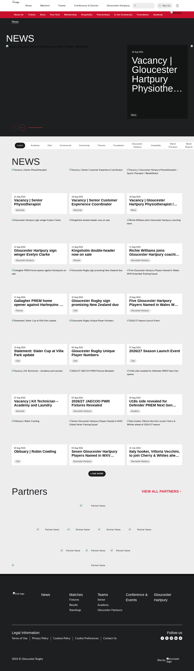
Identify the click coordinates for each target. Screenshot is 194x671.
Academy (103, 605)
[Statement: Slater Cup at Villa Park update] (39, 342)
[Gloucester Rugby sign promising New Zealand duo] (97, 291)
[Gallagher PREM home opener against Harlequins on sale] (39, 291)
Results (73, 605)
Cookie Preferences (87, 638)
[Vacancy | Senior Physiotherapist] (39, 191)
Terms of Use (19, 638)
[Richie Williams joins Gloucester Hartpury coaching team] (154, 241)
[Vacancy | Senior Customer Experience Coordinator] (97, 191)
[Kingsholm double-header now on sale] (97, 241)
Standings (75, 610)
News (15, 21)
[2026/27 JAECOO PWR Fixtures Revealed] (97, 392)
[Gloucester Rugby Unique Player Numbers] (97, 342)
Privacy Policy (40, 638)
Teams (103, 595)
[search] (135, 5)
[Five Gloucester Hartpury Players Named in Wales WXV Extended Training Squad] (154, 291)
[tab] (28, 6)
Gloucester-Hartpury (110, 610)
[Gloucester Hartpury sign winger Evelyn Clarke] (39, 241)
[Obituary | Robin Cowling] (39, 442)
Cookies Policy (61, 638)
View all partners (160, 491)
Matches (76, 595)
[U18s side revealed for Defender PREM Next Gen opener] (154, 392)
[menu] (177, 6)
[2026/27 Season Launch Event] (154, 342)
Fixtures (74, 599)
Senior (101, 599)
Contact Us (110, 638)
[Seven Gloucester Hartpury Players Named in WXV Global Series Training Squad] (97, 442)
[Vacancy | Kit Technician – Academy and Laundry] (39, 392)
